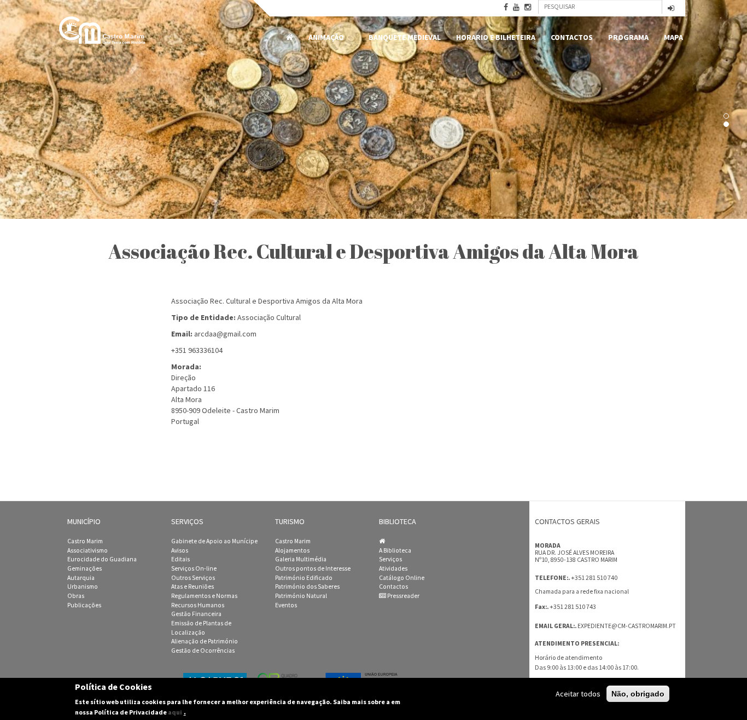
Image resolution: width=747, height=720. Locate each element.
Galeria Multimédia (300, 559)
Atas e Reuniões (192, 586)
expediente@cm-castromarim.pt (626, 626)
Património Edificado (303, 578)
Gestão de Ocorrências (203, 650)
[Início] (103, 30)
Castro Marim (85, 541)
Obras (75, 596)
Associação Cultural (269, 317)
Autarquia (81, 578)
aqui (175, 712)
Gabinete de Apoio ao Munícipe (214, 541)
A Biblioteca (395, 550)
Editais (180, 559)
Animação (322, 37)
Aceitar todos (578, 694)
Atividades (393, 568)
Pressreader (402, 596)
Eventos (286, 605)
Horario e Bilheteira (495, 37)
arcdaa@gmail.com (225, 334)
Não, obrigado (637, 693)
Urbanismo (82, 586)
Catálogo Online (401, 578)
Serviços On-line (194, 568)
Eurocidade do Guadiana (102, 559)
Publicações (84, 605)
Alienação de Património (204, 641)
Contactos (572, 37)
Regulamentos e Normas (204, 596)
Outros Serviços (193, 578)
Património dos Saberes (307, 586)
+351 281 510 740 (594, 577)
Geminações (84, 568)
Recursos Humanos (197, 605)
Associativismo (87, 550)
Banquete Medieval (405, 37)
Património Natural (301, 596)
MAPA (673, 37)
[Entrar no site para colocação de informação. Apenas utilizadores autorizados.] (671, 9)
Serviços (390, 559)
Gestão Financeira (196, 614)
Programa (628, 37)
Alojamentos (292, 550)
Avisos (179, 550)
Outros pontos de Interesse (313, 568)
